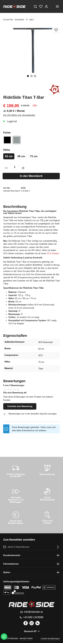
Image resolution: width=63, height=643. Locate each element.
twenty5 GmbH (26, 638)
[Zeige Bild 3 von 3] (35, 76)
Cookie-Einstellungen (50, 639)
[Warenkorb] (51, 6)
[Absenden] (57, 547)
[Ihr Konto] (46, 6)
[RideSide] (54, 89)
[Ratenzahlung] (47, 470)
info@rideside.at (33, 611)
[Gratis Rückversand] (47, 494)
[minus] (6, 167)
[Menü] (57, 6)
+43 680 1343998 (33, 617)
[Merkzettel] (40, 6)
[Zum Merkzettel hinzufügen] (56, 30)
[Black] (7, 140)
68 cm (21, 156)
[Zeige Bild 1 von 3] (28, 76)
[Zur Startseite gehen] (14, 6)
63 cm (9, 156)
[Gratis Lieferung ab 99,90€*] (15, 470)
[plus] (23, 167)
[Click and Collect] (47, 517)
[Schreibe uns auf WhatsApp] (4, 636)
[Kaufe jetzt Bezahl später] (15, 517)
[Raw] (17, 140)
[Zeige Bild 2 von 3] (31, 76)
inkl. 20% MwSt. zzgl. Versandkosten (19, 115)
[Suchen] (35, 6)
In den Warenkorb (31, 176)
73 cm (33, 156)
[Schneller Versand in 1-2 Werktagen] (15, 495)
